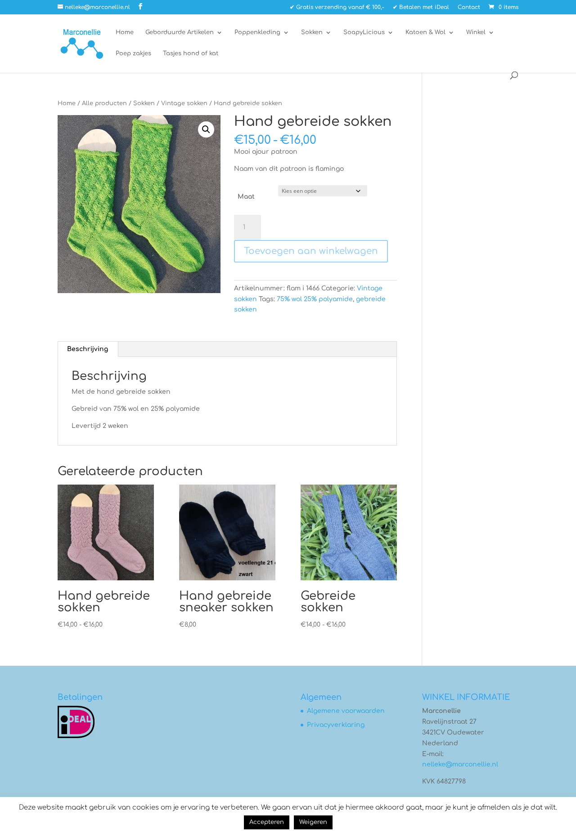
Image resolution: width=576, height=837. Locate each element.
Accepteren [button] (266, 822)
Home (125, 32)
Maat (246, 196)
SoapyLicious (364, 32)
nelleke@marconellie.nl (460, 764)
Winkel (476, 32)
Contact (469, 7)
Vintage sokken (184, 103)
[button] (206, 129)
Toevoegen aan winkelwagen (311, 251)
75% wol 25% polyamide (315, 299)
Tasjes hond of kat (190, 53)
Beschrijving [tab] (87, 349)
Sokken (312, 32)
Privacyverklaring (335, 724)
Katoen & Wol (425, 32)
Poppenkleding (257, 32)
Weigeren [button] (313, 822)
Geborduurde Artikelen (179, 32)
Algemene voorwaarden (346, 711)
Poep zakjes (133, 53)
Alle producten (104, 103)
